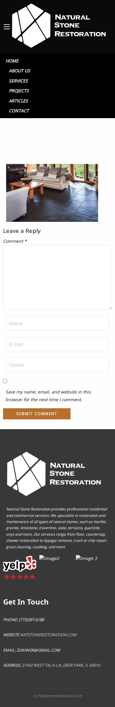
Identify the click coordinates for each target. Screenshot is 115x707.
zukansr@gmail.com (38, 650)
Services (18, 81)
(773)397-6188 (31, 619)
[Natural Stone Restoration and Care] (60, 24)
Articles (18, 101)
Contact (19, 111)
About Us (19, 71)
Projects (19, 91)
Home (12, 61)
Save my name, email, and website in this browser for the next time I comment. (48, 395)
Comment (15, 241)
